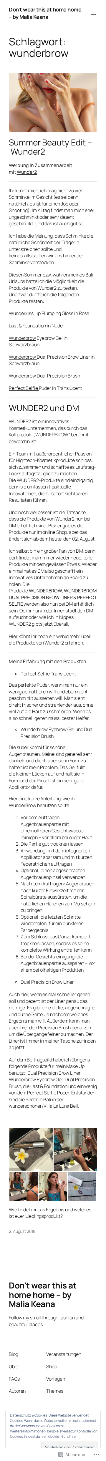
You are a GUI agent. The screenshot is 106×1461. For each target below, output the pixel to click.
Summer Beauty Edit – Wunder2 (50, 147)
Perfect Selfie (24, 388)
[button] (31, 1149)
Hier (14, 636)
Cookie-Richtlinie (62, 1436)
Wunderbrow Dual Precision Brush (45, 375)
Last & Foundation (27, 325)
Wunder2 (27, 172)
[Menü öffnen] (93, 13)
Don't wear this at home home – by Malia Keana (45, 13)
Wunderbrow (22, 338)
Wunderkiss (21, 313)
